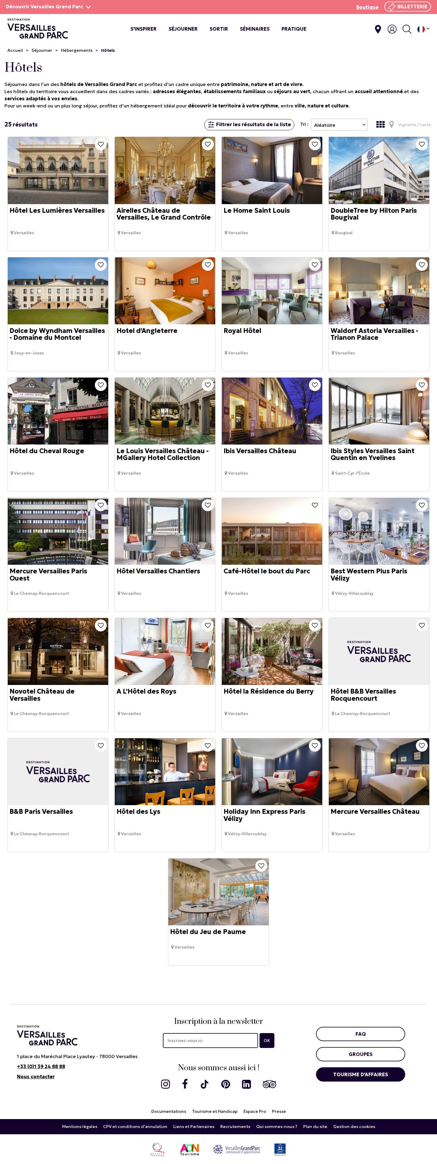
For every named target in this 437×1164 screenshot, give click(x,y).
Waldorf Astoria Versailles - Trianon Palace (374, 334)
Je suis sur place (378, 29)
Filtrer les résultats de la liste (253, 124)
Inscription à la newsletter (218, 1022)
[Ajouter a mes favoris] (101, 144)
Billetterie (412, 7)
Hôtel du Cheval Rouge (47, 451)
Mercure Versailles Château (375, 812)
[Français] (423, 29)
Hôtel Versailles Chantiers (158, 571)
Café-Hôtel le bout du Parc (267, 571)
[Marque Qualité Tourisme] (158, 1149)
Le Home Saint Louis (257, 210)
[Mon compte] (392, 29)
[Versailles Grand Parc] (236, 1149)
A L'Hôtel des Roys (146, 692)
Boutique (367, 7)
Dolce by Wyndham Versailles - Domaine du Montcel (57, 334)
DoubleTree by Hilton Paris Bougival (374, 213)
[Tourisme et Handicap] (280, 1149)
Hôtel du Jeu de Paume (208, 932)
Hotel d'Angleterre (147, 331)
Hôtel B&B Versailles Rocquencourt (363, 695)
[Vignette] (382, 124)
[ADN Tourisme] (189, 1149)
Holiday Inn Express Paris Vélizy (264, 815)
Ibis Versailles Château (260, 451)
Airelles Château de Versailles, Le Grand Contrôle (164, 213)
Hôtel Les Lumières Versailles (57, 210)
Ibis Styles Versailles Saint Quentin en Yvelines (372, 454)
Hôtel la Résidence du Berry (269, 692)
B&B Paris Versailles (41, 812)
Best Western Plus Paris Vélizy (369, 574)
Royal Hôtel (242, 331)
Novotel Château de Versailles (42, 695)
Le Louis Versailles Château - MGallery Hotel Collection (163, 454)
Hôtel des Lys (138, 812)
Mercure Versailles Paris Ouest (48, 574)
